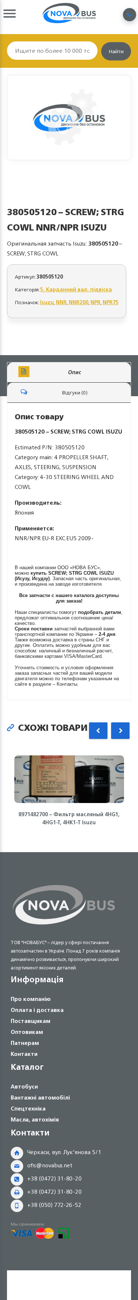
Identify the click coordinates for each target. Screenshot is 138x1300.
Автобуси (24, 1086)
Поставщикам (30, 1021)
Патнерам (25, 1043)
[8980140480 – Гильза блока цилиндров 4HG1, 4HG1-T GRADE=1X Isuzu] (69, 117)
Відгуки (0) (75, 392)
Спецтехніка (28, 1108)
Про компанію (31, 999)
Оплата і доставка (37, 1010)
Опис (74, 372)
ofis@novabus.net (49, 1165)
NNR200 (78, 302)
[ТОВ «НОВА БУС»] (64, 926)
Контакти (24, 1054)
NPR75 (110, 302)
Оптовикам (27, 1032)
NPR (95, 302)
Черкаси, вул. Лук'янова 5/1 (64, 1152)
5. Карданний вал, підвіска (76, 289)
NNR (61, 302)
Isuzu (47, 302)
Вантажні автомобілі (40, 1097)
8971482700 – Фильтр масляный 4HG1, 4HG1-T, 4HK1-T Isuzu (69, 818)
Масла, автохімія (35, 1119)
